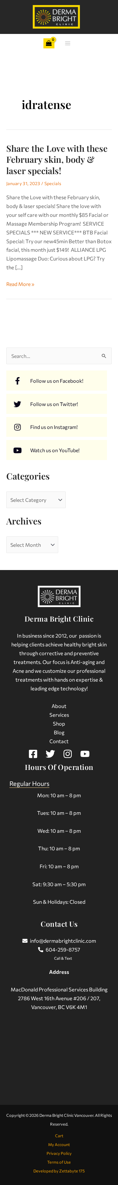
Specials (52, 183)
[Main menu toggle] (68, 43)
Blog (59, 732)
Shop (59, 723)
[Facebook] (33, 754)
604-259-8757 (63, 949)
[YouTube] (85, 754)
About (59, 706)
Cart (59, 1135)
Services (59, 714)
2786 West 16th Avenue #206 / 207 (58, 998)
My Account (59, 1144)
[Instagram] (67, 754)
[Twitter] (50, 754)
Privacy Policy (59, 1153)
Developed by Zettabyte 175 (59, 1170)
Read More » (20, 283)
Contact (59, 741)
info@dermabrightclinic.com (63, 940)
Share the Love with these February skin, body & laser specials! (57, 159)
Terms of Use (59, 1162)
